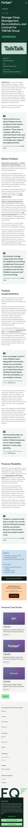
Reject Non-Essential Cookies (11, 820)
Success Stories (5, 757)
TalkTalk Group (5, 82)
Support (3, 779)
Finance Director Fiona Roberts (9, 163)
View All (5, 696)
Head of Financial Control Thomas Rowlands (13, 164)
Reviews (3, 760)
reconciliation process (14, 332)
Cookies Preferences (11, 816)
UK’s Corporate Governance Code (12, 214)
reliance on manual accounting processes (12, 202)
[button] (25, 3)
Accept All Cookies (11, 824)
